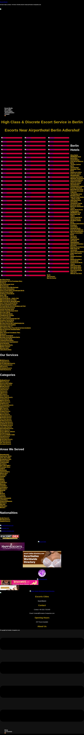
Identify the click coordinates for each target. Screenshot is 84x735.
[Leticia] (3, 185)
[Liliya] (3, 240)
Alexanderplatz (4, 454)
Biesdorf (2, 507)
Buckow (2, 493)
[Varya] (50, 200)
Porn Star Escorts (5, 419)
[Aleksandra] (5, 232)
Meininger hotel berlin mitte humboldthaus (77, 179)
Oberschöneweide (5, 498)
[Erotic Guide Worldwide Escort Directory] (42, 591)
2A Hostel (73, 236)
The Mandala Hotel (76, 194)
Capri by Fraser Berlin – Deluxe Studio (77, 197)
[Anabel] (51, 196)
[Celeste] (4, 157)
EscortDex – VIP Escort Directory (10, 538)
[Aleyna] (27, 181)
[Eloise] (50, 232)
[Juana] (50, 259)
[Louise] (3, 153)
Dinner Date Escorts (6, 397)
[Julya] (3, 165)
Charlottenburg (5, 471)
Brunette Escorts (5, 441)
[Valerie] (51, 169)
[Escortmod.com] (9, 589)
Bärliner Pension (5, 346)
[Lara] (50, 251)
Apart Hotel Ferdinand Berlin (8, 303)
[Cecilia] (27, 216)
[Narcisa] (28, 196)
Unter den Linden (5, 457)
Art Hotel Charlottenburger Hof (10, 318)
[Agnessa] (4, 224)
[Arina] (27, 255)
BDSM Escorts (4, 360)
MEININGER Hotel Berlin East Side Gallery (75, 214)
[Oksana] (28, 232)
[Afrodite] (4, 169)
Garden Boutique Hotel (7, 309)
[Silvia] (50, 192)
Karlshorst (3, 503)
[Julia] (3, 220)
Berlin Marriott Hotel (76, 189)
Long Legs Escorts (6, 427)
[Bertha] (50, 255)
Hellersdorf (3, 506)
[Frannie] (4, 189)
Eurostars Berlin (5, 312)
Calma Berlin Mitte (5, 349)
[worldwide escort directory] (19, 584)
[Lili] (26, 189)
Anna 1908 (3, 295)
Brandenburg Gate (5, 459)
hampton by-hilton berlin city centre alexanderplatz (76, 173)
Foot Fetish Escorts (6, 365)
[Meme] (27, 208)
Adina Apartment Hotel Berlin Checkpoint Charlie (76, 201)
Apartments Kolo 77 (6, 326)
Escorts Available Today (7, 434)
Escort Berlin (3, 2)
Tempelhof (3, 485)
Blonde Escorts (4, 386)
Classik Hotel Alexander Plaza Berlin (75, 169)
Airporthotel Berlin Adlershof (76, 271)
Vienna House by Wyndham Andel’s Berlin (75, 220)
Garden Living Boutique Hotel (9, 311)
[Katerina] (51, 149)
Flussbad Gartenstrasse (7, 307)
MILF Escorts (4, 408)
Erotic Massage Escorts (7, 363)
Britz (1, 492)
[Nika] (50, 248)
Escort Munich (42, 601)
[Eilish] (27, 212)
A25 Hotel (73, 245)
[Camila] (4, 145)
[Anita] (50, 181)
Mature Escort (4, 381)
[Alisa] (3, 177)
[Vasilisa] (28, 165)
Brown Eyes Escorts (6, 439)
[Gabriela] (28, 157)
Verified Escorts (5, 433)
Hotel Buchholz (4, 343)
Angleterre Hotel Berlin (7, 293)
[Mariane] (28, 177)
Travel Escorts (4, 399)
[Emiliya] (27, 224)
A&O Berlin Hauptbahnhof (74, 241)
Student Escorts (5, 411)
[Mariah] (4, 141)
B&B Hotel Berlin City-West (8, 300)
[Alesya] (27, 251)
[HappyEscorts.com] (12, 550)
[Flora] (50, 157)
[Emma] (3, 271)
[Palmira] (51, 204)
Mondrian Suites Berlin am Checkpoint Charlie (77, 206)
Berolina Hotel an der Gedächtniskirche (12, 323)
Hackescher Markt (5, 456)
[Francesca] (28, 240)
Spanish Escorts (5, 521)
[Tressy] (27, 267)
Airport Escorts (5, 430)
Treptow (2, 495)
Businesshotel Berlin (6, 345)
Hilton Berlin (74, 155)
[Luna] (27, 263)
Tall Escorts (3, 392)
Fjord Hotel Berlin (5, 317)
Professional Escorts (6, 405)
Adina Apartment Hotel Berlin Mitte (75, 266)
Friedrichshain (4, 462)
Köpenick (3, 496)
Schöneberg (4, 487)
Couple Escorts (5, 362)
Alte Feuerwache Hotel (7, 284)
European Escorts (5, 444)
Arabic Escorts (4, 518)
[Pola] (3, 236)
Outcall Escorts (5, 436)
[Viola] (27, 153)
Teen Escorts (4, 389)
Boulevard (3, 334)
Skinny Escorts (4, 406)
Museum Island (4, 461)
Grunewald (3, 475)
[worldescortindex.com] (7, 531)
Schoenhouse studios (77, 186)
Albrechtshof (51, 276)
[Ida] (2, 263)
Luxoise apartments (76, 177)
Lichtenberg (3, 499)
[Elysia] (50, 153)
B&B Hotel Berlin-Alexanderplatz (10, 301)
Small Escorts (4, 403)
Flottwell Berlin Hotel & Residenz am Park (13, 306)
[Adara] (3, 173)
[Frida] (3, 216)
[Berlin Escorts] (42, 573)
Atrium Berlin (4, 297)
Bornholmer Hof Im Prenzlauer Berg (11, 281)
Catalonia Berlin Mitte (6, 340)
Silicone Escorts (5, 402)
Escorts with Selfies (6, 383)
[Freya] (50, 263)
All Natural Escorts (6, 420)
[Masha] (27, 228)
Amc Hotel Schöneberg (7, 289)
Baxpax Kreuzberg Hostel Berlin (76, 260)
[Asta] (27, 185)
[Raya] (3, 228)
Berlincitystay (4, 286)
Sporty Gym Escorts (6, 422)
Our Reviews (8, 731)
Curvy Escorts (4, 413)
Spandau (2, 476)
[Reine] (50, 189)
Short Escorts (4, 396)
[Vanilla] (27, 169)
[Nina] (3, 259)
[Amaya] (51, 161)
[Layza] (3, 161)
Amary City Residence (6, 321)
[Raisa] (27, 149)
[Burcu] (50, 173)
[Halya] (27, 200)
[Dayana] (28, 161)
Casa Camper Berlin (6, 339)
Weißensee (3, 470)
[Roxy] (3, 212)
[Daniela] (51, 240)
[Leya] (3, 181)
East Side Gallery (5, 465)
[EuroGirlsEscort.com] (6, 525)
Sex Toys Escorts (5, 442)
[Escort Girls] (42, 541)
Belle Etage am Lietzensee (74, 249)
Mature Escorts (5, 400)
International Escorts (6, 428)
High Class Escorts (6, 385)
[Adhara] (27, 141)
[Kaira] (3, 196)
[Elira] (50, 236)
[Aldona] (27, 236)
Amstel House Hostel (6, 292)
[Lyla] (50, 267)
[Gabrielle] (28, 192)
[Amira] (50, 145)
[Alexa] (3, 275)
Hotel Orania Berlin (76, 217)
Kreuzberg (3, 464)
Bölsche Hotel (4, 348)
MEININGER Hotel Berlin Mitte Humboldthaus (75, 158)
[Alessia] (4, 149)
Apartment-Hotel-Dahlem (8, 325)
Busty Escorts (4, 410)
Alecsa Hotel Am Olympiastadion (10, 329)
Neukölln (2, 490)
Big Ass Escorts (5, 414)
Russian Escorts (5, 519)
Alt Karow (3, 283)
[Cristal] (3, 208)
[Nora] (27, 244)
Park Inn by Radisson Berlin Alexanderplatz (77, 230)
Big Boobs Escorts (5, 417)
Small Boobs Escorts (6, 424)
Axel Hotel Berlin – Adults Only (9, 298)
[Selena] (4, 251)
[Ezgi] (50, 177)
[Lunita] (27, 173)
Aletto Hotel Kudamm (77, 251)
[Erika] (50, 185)
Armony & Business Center (8, 304)
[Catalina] (28, 137)
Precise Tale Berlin (76, 188)
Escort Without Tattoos (7, 431)
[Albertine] (4, 248)
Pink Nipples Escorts (6, 425)
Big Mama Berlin (5, 279)
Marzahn (2, 504)
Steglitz (2, 481)
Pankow (2, 468)
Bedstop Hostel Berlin (77, 247)
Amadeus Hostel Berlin (7, 320)
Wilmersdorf (4, 473)
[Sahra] (50, 165)
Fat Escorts (3, 391)
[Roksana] (28, 220)
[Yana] (50, 244)
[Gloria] (3, 244)
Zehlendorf (3, 482)
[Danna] (3, 267)
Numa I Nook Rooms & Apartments (76, 210)
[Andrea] (51, 216)
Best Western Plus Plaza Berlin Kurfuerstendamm (15, 328)
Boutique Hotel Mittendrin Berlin (10, 337)
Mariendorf (3, 489)
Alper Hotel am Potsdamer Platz (10, 332)
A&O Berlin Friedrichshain (74, 238)
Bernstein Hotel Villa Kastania (9, 287)
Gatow (2, 478)
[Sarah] (27, 275)
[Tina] (27, 271)
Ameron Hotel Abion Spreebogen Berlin (12, 290)
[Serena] (51, 141)
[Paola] (3, 255)
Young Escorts (4, 388)
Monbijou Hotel (75, 195)
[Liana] (3, 137)
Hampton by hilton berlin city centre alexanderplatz (76, 183)
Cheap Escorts (4, 438)
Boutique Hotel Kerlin (6, 335)
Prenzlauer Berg (5, 467)
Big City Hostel (51, 278)
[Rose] (50, 208)
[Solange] (51, 137)
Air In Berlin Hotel (75, 269)
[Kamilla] (51, 220)
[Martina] (51, 212)
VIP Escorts (3, 394)
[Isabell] (27, 204)
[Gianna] (51, 228)
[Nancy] (27, 248)
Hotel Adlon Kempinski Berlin (75, 227)
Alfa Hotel (3, 331)
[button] (42, 58)
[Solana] (4, 200)
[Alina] (50, 271)
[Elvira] (50, 224)
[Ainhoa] (4, 192)
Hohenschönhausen (6, 501)
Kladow (2, 479)
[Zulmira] (4, 204)
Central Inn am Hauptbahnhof (9, 342)
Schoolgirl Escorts (6, 416)
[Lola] (27, 259)
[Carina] (27, 145)
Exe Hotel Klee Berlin (6, 314)
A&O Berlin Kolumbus (76, 244)
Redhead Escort (5, 380)
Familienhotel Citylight (7, 315)
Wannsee (3, 484)
